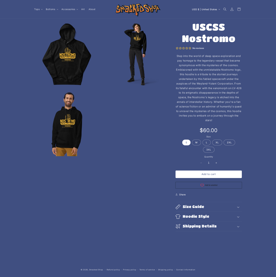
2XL (229, 142)
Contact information (185, 270)
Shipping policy (165, 270)
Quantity (208, 156)
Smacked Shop (96, 270)
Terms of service (147, 270)
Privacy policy (129, 270)
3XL (208, 149)
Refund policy (113, 270)
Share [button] (182, 194)
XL (217, 142)
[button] (38, 9)
